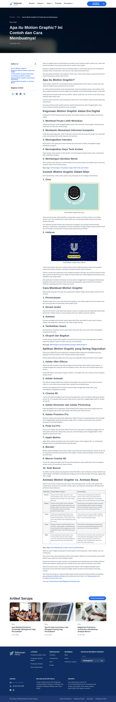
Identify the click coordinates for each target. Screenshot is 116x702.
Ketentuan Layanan (71, 661)
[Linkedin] (10, 690)
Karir (51, 661)
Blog (18, 17)
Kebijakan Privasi (79, 699)
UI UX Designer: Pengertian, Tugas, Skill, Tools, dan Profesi (69, 168)
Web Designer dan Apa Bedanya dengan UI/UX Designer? (68, 344)
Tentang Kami (54, 658)
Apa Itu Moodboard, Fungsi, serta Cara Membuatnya (67, 547)
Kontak (52, 665)
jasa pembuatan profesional (54, 576)
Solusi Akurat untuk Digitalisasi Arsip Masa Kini (64, 581)
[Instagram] (13, 690)
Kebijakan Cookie (101, 699)
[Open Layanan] (43, 3)
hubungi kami (91, 576)
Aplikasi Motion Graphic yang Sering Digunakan (22, 78)
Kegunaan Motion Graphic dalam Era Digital (23, 71)
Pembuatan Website (37, 664)
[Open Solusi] (51, 3)
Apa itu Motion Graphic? (19, 68)
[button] (35, 64)
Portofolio (52, 655)
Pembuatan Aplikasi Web (38, 655)
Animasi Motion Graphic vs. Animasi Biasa (22, 82)
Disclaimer (90, 699)
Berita (66, 658)
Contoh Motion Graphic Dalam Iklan (22, 74)
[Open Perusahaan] (72, 3)
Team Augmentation (37, 667)
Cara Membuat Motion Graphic (20, 76)
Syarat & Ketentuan (65, 699)
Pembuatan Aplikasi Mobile (37, 659)
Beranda (12, 17)
